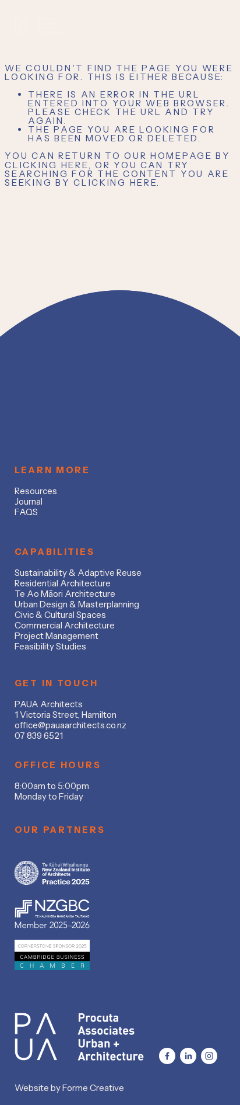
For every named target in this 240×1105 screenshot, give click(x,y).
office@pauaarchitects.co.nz (70, 725)
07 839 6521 (39, 736)
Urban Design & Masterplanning (77, 604)
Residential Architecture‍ (63, 583)
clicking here (46, 165)
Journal (29, 501)
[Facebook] (167, 1056)
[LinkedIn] (188, 1056)
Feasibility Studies (50, 646)
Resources (36, 491)
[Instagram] (209, 1056)
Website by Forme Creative (69, 1088)
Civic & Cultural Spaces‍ (60, 615)
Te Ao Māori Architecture (65, 594)
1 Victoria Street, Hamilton (66, 715)
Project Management (56, 636)
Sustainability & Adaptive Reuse (78, 573)
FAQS (26, 512)
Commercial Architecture (65, 625)
